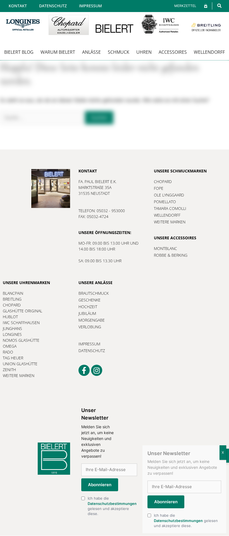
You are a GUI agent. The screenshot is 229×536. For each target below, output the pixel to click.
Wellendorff (209, 52)
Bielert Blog (19, 52)
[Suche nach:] (42, 117)
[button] (219, 5)
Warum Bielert (57, 52)
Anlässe (91, 52)
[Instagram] (96, 370)
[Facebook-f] (84, 370)
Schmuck (118, 52)
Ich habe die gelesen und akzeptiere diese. (112, 506)
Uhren (144, 52)
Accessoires (173, 52)
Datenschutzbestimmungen (112, 503)
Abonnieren (99, 484)
